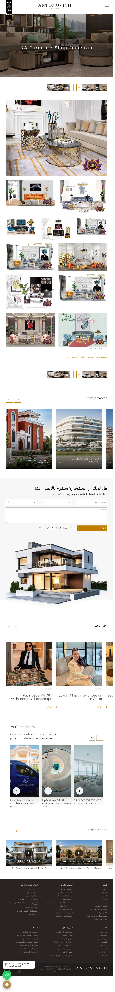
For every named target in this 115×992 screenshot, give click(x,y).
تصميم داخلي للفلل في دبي (28, 932)
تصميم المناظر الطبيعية (64, 932)
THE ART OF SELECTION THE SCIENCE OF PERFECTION (87, 802)
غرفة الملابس (102, 939)
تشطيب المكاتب (32, 896)
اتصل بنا (104, 903)
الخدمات (35, 928)
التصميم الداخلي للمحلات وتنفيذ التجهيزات (57, 903)
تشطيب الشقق (32, 893)
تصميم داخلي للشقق (65, 893)
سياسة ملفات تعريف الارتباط (97, 916)
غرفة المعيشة (102, 952)
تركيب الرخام (33, 914)
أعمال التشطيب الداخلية (29, 885)
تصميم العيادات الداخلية (64, 916)
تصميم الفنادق (68, 899)
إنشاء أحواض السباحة (65, 945)
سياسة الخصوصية (40, 528)
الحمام (105, 949)
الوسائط (104, 899)
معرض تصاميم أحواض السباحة (61, 956)
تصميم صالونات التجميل (64, 909)
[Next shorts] (99, 738)
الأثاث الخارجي (102, 935)
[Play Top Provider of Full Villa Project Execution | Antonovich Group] (56, 771)
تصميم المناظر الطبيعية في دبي (26, 945)
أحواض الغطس (67, 952)
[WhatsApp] (7, 975)
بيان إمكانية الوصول (100, 919)
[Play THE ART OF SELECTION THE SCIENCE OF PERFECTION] (88, 771)
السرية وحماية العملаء (99, 909)
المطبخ (104, 956)
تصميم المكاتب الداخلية (64, 913)
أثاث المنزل (103, 932)
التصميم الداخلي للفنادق (29, 952)
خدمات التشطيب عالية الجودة (27, 935)
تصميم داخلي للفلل (65, 889)
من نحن (104, 889)
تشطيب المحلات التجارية (29, 899)
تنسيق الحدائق (67, 928)
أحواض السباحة (67, 939)
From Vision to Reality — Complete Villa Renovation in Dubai (24, 803)
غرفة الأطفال (102, 945)
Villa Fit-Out (33, 889)
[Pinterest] (19, 971)
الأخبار (105, 896)
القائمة (105, 885)
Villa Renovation (66, 906)
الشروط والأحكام (101, 913)
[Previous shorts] (92, 738)
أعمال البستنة (68, 935)
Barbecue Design (31, 908)
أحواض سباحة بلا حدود (64, 949)
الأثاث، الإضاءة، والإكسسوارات (27, 942)
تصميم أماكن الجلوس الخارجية (27, 911)
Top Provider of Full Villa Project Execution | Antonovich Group (56, 803)
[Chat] (7, 984)
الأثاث (105, 928)
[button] (9, 399)
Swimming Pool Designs (63, 942)
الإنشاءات (103, 893)
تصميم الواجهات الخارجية (63, 896)
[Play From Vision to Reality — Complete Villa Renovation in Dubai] (24, 771)
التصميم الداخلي (67, 885)
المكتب (104, 942)
